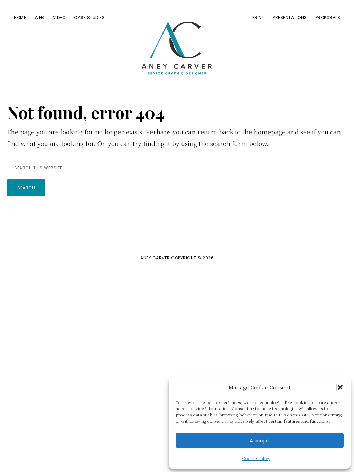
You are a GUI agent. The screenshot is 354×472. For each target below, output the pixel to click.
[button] (340, 387)
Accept (260, 440)
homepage (270, 131)
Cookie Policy (256, 458)
